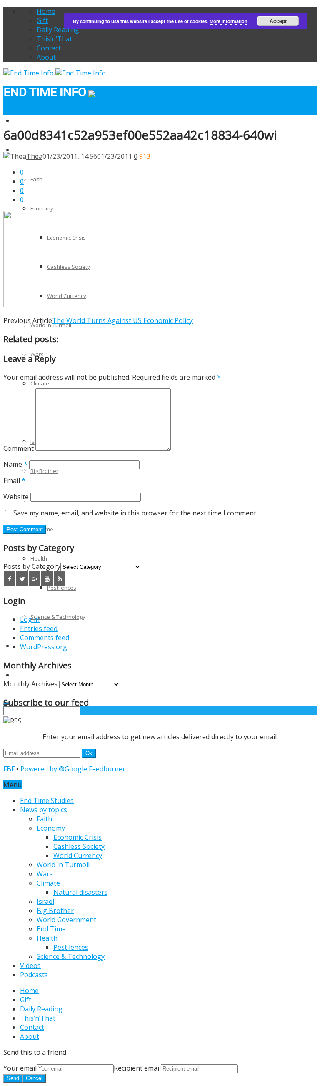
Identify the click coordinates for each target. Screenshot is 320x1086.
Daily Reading (58, 29)
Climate (39, 383)
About (46, 57)
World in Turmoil (50, 325)
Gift (42, 20)
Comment (18, 448)
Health (38, 558)
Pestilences (61, 587)
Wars (45, 873)
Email (14, 480)
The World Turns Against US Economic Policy (122, 320)
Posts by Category (31, 566)
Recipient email (137, 1068)
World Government (66, 919)
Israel (45, 901)
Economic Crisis (77, 837)
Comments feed (44, 637)
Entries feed (39, 628)
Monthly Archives (30, 683)
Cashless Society (79, 846)
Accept (278, 21)
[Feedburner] (59, 578)
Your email (20, 1068)
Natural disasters (80, 892)
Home (46, 11)
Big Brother (44, 471)
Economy (41, 208)
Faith (36, 179)
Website (16, 496)
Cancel (34, 1078)
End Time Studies (35, 121)
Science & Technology (57, 617)
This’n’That (54, 38)
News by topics (33, 150)
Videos (30, 965)
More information (229, 21)
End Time (51, 928)
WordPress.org (43, 646)
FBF (9, 768)
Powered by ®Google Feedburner (72, 768)
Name (15, 464)
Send (13, 1078)
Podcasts (25, 675)
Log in (30, 619)
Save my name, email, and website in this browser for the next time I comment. (135, 513)
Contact (49, 48)
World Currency (77, 855)
